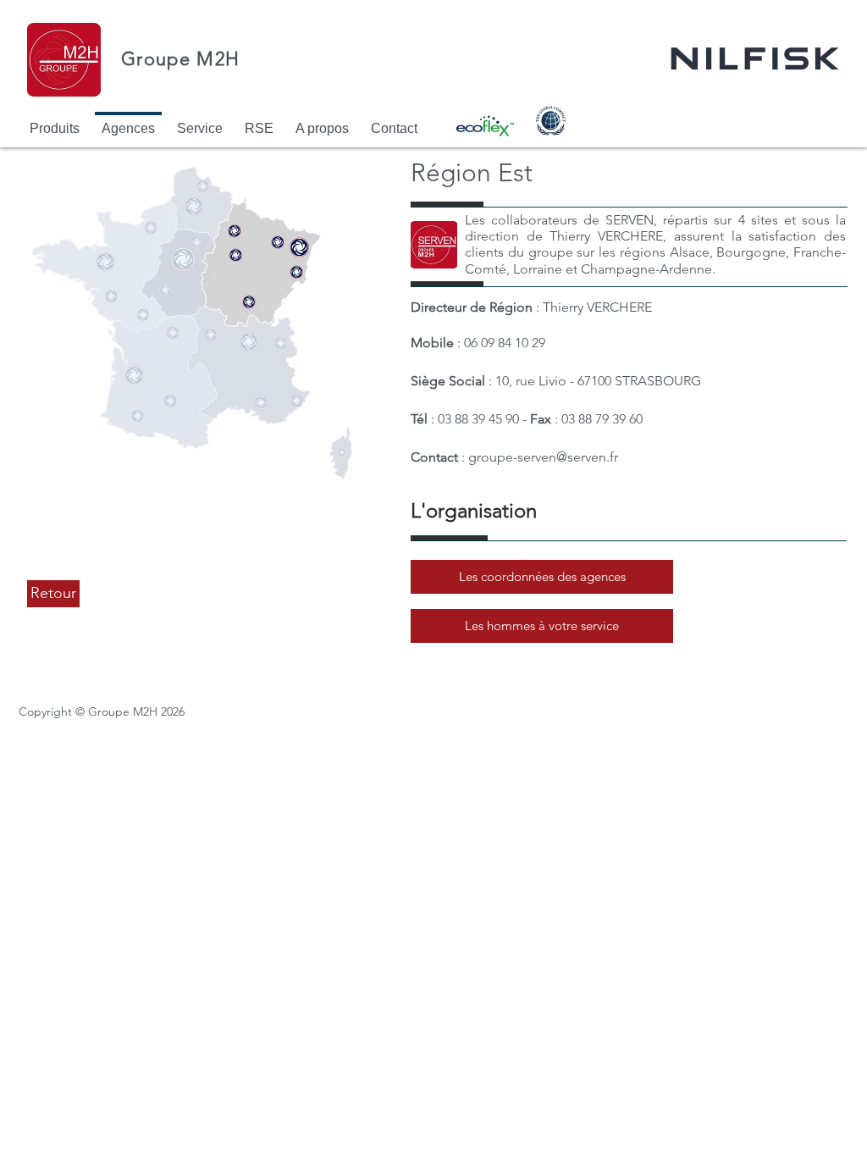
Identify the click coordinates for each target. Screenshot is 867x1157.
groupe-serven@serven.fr (543, 457)
